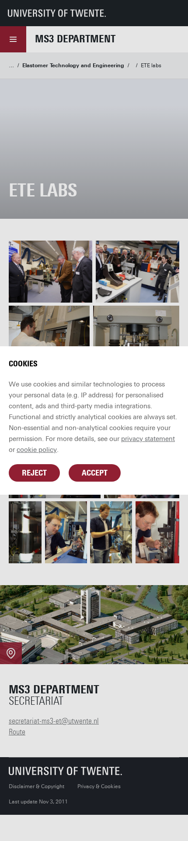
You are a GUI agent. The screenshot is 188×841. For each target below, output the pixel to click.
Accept (95, 473)
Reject (34, 473)
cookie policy (37, 450)
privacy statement (148, 439)
